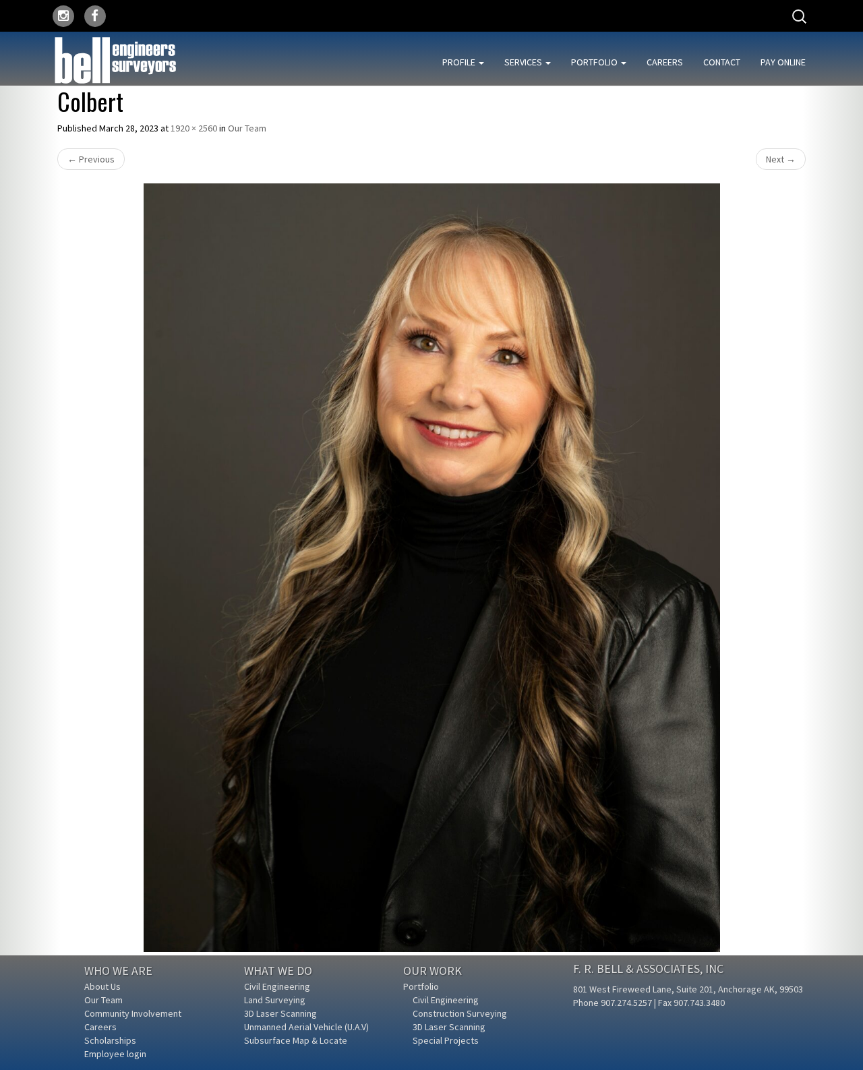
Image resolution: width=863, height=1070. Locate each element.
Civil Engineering (277, 986)
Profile (459, 62)
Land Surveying (274, 1000)
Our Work (432, 970)
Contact (721, 62)
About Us (102, 986)
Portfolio (595, 62)
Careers (665, 62)
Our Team (247, 128)
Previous (91, 159)
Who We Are (118, 970)
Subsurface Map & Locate (295, 1040)
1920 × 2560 (194, 128)
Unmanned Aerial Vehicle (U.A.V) (306, 1027)
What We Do (278, 970)
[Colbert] (431, 567)
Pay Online (783, 62)
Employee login (115, 1054)
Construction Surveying (460, 1013)
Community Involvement (132, 1013)
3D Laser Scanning (280, 1013)
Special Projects (446, 1040)
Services (524, 62)
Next (781, 159)
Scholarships (110, 1040)
